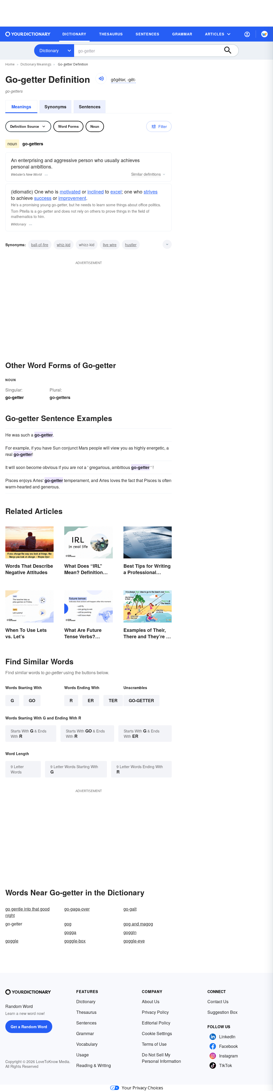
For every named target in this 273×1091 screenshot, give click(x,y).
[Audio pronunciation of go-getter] (101, 78)
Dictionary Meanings (36, 64)
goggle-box (75, 941)
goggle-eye (134, 941)
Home (10, 64)
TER (113, 700)
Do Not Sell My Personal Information (161, 1058)
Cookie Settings (157, 1033)
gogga (70, 932)
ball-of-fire (39, 244)
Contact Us (217, 1001)
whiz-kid (63, 244)
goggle (11, 941)
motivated (70, 191)
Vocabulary (87, 1044)
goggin (129, 932)
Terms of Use (154, 1044)
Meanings (21, 107)
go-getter (141, 700)
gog (67, 924)
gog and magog (138, 924)
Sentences (90, 107)
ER (91, 700)
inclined (95, 191)
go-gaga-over (77, 909)
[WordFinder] (264, 34)
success (42, 197)
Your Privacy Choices (142, 1088)
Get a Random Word (29, 1026)
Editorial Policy (156, 1023)
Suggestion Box (222, 1012)
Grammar (85, 1033)
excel (116, 191)
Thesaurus (86, 1012)
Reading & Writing (93, 1065)
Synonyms (55, 107)
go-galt (129, 909)
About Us (150, 1001)
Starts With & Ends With (28, 733)
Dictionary (49, 50)
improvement (72, 197)
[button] (247, 34)
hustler (130, 244)
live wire (110, 244)
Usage (82, 1055)
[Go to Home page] (28, 34)
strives (151, 191)
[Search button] (230, 50)
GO (32, 700)
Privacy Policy (155, 1012)
